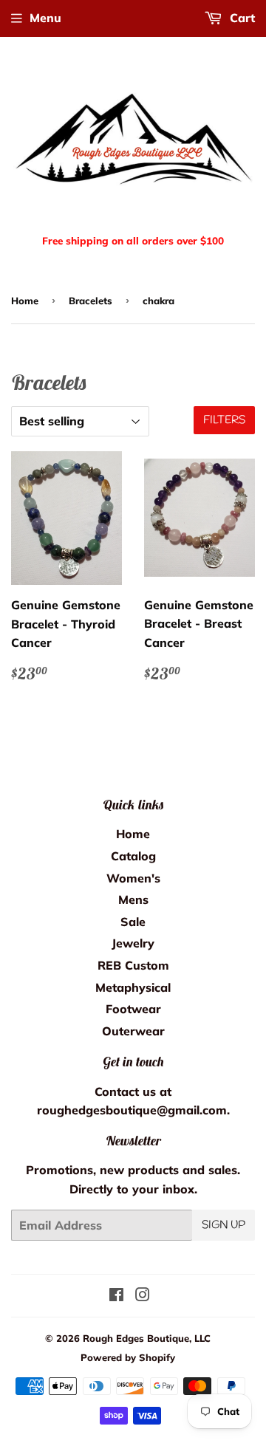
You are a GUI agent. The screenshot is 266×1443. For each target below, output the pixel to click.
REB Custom (133, 965)
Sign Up (223, 1225)
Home (24, 300)
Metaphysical (133, 987)
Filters (224, 420)
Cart (240, 17)
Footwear (133, 1008)
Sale (133, 921)
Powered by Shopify (128, 1357)
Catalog (133, 856)
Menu (45, 17)
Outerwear (133, 1031)
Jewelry (133, 943)
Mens (133, 899)
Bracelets (90, 300)
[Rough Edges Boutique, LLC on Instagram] (142, 1296)
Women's (133, 878)
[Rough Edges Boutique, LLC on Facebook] (116, 1296)
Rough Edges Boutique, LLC (147, 1338)
